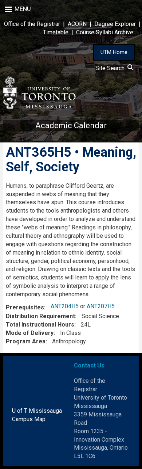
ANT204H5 (65, 306)
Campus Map (29, 419)
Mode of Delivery (30, 332)
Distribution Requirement (40, 316)
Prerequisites (25, 307)
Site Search (111, 68)
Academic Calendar (71, 125)
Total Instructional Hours (40, 324)
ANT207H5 (101, 306)
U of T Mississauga (37, 410)
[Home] (39, 92)
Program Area (26, 341)
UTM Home (113, 52)
